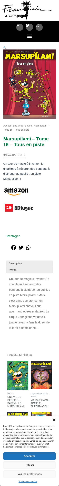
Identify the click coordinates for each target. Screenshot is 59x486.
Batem (28, 125)
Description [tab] (15, 263)
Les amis (18, 125)
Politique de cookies (28, 481)
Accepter (29, 455)
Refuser (29, 465)
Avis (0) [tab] (13, 269)
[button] (54, 419)
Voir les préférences (30, 474)
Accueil (7, 125)
